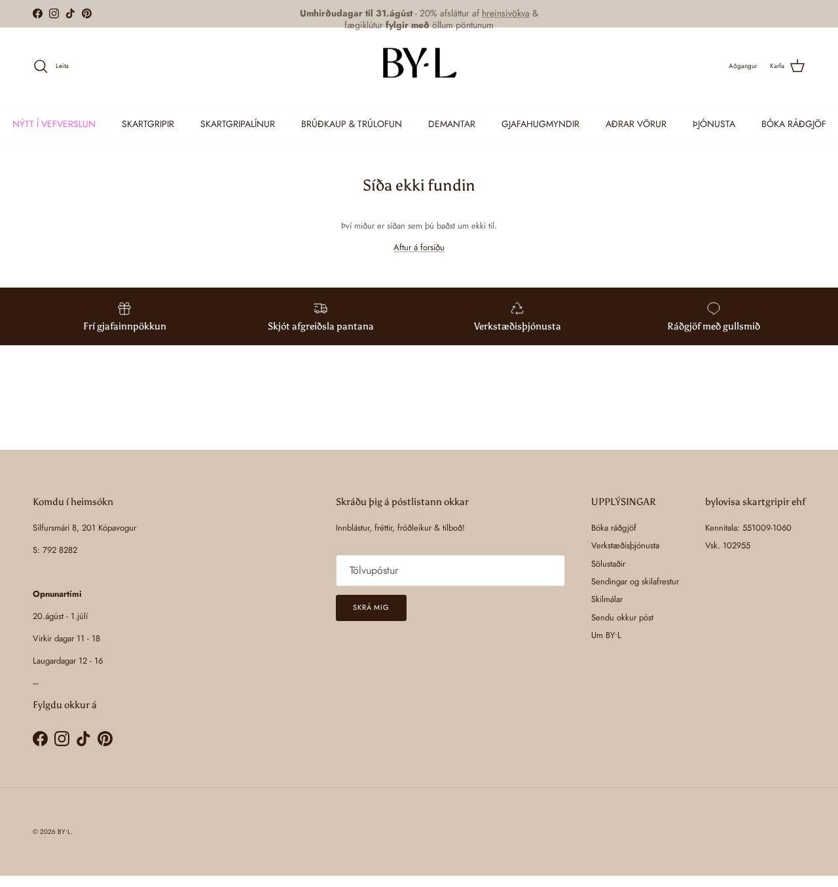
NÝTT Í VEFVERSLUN (54, 123)
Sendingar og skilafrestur (635, 581)
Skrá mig (371, 607)
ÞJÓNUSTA (714, 123)
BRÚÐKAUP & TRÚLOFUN (351, 123)
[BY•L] (419, 66)
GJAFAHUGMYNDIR (540, 123)
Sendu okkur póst (622, 617)
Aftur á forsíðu (419, 247)
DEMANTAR (451, 123)
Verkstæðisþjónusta (625, 545)
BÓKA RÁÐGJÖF (793, 123)
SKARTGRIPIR (148, 123)
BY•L (64, 832)
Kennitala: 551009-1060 (748, 527)
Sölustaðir (608, 563)
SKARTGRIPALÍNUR (237, 123)
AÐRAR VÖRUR (636, 123)
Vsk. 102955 (727, 545)
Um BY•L (606, 635)
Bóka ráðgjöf (613, 527)
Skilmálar (607, 599)
